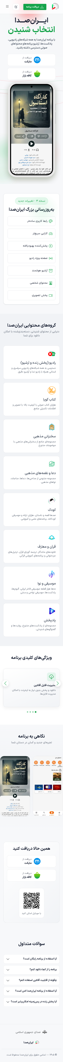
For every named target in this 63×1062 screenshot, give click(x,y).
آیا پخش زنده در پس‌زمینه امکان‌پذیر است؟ (34, 1002)
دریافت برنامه (32, 7)
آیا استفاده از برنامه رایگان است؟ (40, 959)
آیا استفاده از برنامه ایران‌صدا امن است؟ (36, 991)
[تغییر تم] (16, 7)
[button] (35, 712)
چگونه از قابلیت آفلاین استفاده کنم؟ (38, 980)
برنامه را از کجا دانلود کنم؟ (43, 970)
